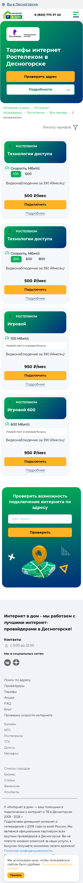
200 (16, 259)
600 (28, 174)
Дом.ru (9, 748)
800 (42, 259)
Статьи (9, 780)
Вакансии (12, 786)
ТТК (7, 742)
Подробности (40, 89)
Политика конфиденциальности (28, 851)
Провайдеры (14, 686)
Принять (16, 875)
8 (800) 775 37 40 (47, 15)
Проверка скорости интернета (28, 715)
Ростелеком (13, 736)
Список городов (17, 768)
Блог (8, 709)
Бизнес (10, 774)
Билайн (10, 724)
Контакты (11, 792)
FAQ (7, 703)
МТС (7, 730)
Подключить (35, 204)
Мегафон (11, 753)
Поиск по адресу (17, 680)
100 (16, 174)
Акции (9, 697)
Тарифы (10, 692)
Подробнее (35, 213)
